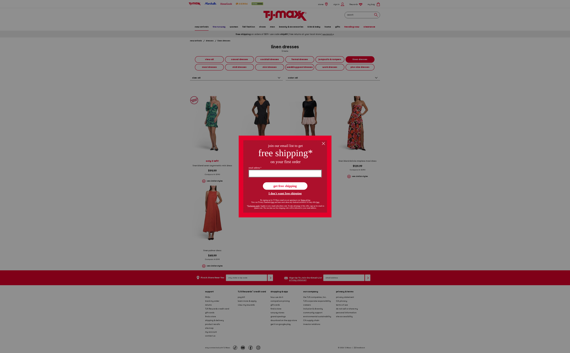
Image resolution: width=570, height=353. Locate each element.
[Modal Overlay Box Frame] (285, 176)
